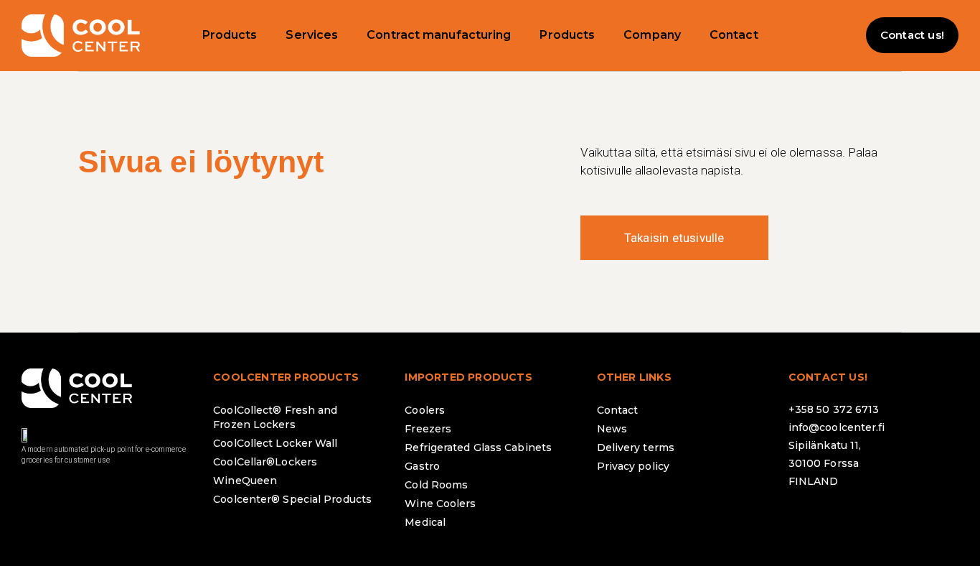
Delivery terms (635, 447)
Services (312, 35)
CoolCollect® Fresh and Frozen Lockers (275, 417)
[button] (837, 35)
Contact (734, 35)
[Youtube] (925, 519)
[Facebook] (806, 519)
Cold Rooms (436, 484)
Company (652, 35)
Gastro (422, 466)
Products (230, 35)
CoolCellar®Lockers (265, 461)
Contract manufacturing (439, 35)
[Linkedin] (885, 519)
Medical (425, 522)
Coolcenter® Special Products (292, 499)
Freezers (428, 428)
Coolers (425, 410)
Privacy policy (633, 466)
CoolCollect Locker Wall (275, 443)
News (612, 428)
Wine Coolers (440, 503)
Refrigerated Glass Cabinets (478, 447)
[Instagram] (846, 519)
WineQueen (245, 480)
